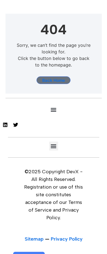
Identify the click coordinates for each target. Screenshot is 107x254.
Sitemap (34, 239)
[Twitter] (15, 124)
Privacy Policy (67, 239)
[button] (53, 109)
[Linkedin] (5, 124)
